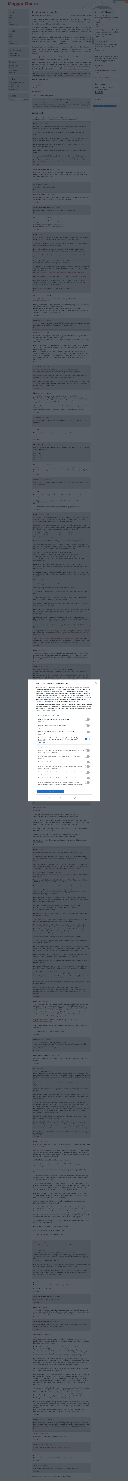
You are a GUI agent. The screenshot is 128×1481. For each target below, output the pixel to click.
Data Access (64, 798)
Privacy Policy (75, 798)
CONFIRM (50, 791)
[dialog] (64, 740)
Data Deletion (53, 798)
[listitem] (64, 715)
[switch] (87, 719)
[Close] (96, 683)
